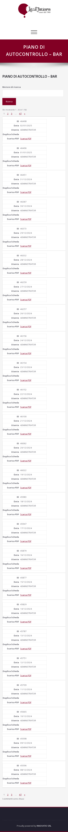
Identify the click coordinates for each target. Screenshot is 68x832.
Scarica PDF (25, 138)
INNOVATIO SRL (44, 825)
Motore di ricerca (11, 87)
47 (20, 113)
